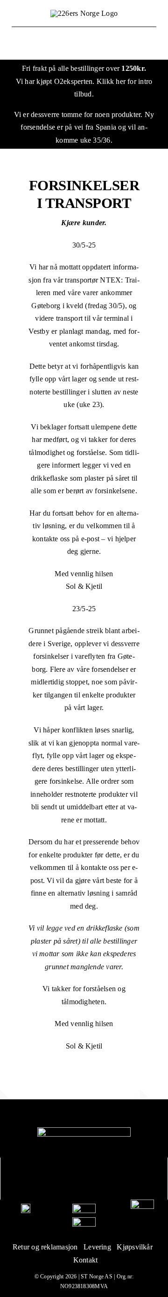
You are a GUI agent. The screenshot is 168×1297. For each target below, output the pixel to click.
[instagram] (94, 1179)
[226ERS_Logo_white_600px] (84, 1131)
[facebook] (74, 1179)
